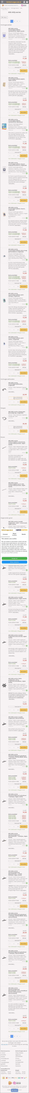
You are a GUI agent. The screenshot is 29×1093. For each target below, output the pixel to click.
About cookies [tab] (14, 534)
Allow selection (14, 562)
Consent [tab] (5, 534)
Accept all (14, 558)
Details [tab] (24, 534)
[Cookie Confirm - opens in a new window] (21, 530)
